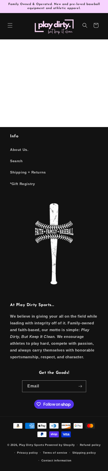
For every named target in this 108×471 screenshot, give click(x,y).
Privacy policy (27, 452)
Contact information (56, 460)
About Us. (19, 150)
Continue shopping (54, 94)
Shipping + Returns (28, 172)
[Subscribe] (80, 386)
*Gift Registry (22, 184)
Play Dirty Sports (31, 444)
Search (16, 161)
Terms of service (55, 452)
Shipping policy (84, 452)
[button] (10, 25)
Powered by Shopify (60, 444)
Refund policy (90, 444)
